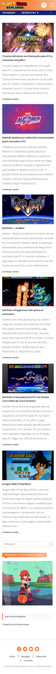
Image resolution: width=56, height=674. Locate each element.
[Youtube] (31, 649)
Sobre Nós (41, 656)
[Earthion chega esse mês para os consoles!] (28, 291)
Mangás (25, 656)
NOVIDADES (9, 12)
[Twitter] (25, 649)
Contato (28, 660)
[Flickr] (37, 649)
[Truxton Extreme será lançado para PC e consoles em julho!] (28, 37)
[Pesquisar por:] (28, 544)
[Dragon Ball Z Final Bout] (28, 465)
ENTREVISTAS (29, 12)
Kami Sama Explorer (15, 616)
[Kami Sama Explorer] (15, 5)
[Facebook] (19, 649)
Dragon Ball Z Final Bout (16, 484)
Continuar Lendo (10, 99)
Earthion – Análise (13, 228)
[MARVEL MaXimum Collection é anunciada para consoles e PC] (28, 118)
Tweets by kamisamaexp (15, 624)
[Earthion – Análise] (28, 209)
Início (12, 656)
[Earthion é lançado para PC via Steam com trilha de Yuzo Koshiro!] (28, 378)
